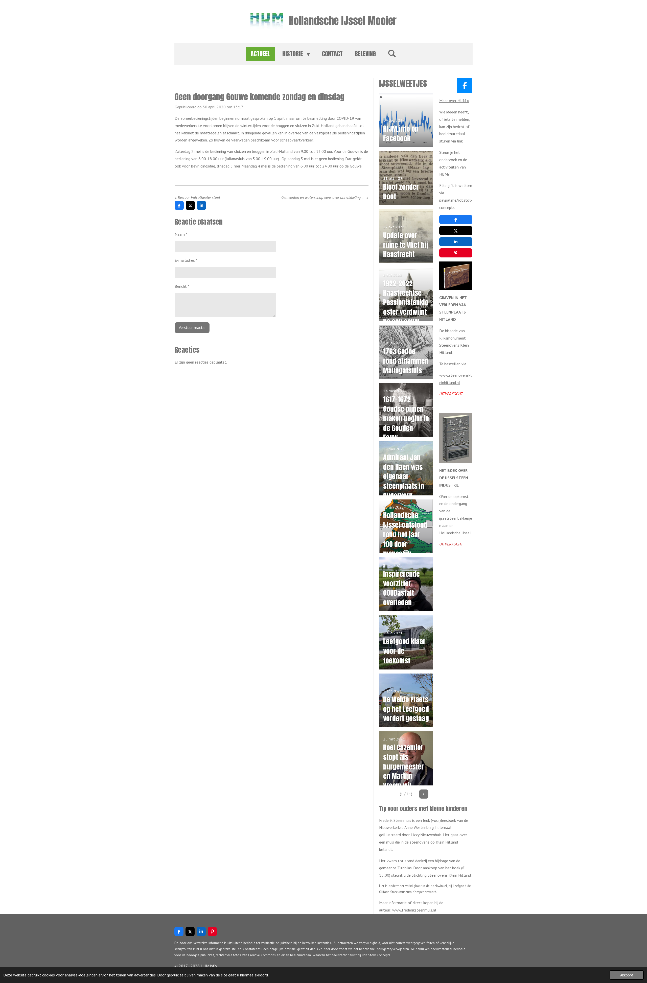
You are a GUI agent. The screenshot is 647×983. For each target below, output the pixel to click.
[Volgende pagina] (423, 794)
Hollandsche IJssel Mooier (342, 20)
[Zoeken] (392, 53)
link (460, 140)
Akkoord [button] (626, 975)
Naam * (181, 234)
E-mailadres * (186, 260)
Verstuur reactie (192, 327)
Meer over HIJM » (454, 100)
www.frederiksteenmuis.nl (414, 910)
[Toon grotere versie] (455, 275)
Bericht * (182, 286)
